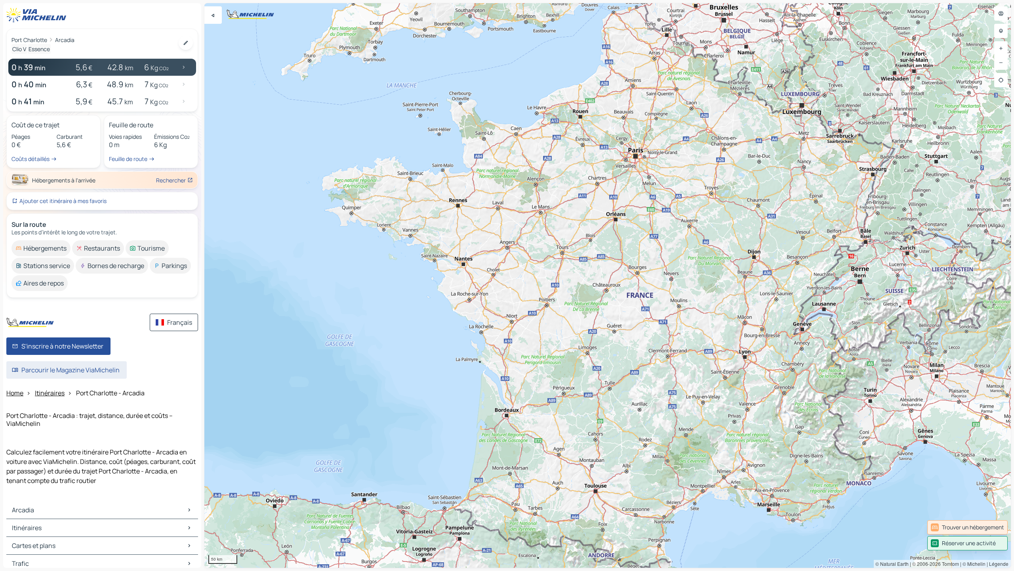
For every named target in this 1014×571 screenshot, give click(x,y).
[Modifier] (186, 43)
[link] (967, 527)
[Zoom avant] (1001, 48)
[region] (607, 285)
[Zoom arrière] (1001, 63)
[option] (41, 248)
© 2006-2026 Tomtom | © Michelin (948, 563)
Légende (998, 563)
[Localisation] (1001, 80)
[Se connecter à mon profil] (1001, 13)
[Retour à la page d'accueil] (38, 15)
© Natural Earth (892, 563)
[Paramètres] (1001, 31)
